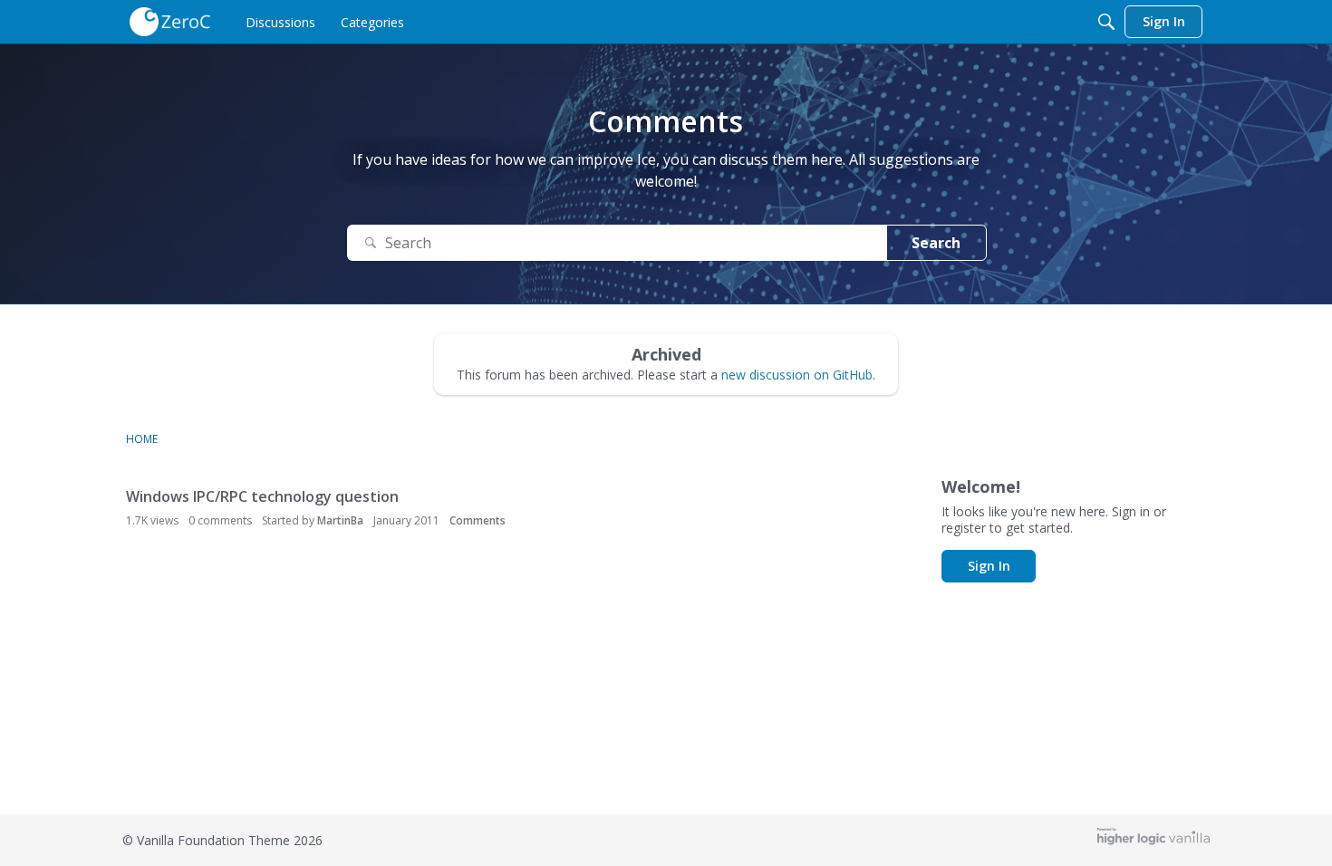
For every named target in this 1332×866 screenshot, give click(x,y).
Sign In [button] (989, 565)
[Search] (1106, 21)
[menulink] (280, 21)
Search (936, 243)
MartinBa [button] (340, 520)
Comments (477, 520)
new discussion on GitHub (797, 374)
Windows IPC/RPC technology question (262, 496)
